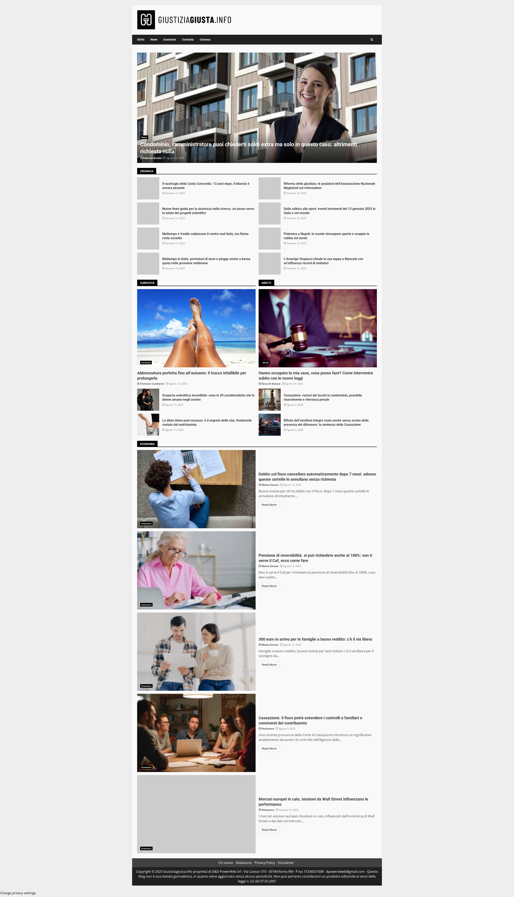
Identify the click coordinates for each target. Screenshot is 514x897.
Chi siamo (225, 862)
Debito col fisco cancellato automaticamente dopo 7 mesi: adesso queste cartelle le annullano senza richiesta (196, 489)
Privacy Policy (265, 862)
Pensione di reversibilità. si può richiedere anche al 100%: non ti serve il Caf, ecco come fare (196, 570)
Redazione (268, 728)
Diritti (140, 39)
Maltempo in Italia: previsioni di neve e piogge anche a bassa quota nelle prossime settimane (148, 264)
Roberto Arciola (152, 158)
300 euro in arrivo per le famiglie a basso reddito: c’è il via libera (196, 652)
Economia (169, 39)
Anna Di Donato (271, 383)
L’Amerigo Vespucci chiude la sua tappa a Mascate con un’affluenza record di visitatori (270, 264)
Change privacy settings (18, 893)
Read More (269, 505)
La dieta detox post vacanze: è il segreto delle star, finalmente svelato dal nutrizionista (148, 425)
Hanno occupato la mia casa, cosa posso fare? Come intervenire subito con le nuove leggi (318, 328)
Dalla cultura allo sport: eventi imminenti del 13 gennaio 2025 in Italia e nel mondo (270, 213)
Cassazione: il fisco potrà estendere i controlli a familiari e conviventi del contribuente (196, 733)
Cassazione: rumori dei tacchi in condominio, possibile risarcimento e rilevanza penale (270, 400)
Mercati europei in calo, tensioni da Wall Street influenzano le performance (196, 814)
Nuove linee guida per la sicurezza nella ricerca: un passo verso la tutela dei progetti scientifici (148, 213)
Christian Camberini (152, 383)
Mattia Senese (270, 485)
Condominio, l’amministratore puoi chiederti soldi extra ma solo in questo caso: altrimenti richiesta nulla (257, 108)
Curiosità (188, 39)
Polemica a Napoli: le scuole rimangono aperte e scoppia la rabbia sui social (270, 239)
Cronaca (205, 39)
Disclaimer (286, 862)
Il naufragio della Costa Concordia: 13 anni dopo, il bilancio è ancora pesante (148, 188)
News (153, 39)
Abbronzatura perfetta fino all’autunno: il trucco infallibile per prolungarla (196, 328)
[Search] (372, 40)
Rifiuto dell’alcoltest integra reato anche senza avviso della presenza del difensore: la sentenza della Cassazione (270, 425)
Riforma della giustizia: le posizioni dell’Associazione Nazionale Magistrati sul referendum (270, 188)
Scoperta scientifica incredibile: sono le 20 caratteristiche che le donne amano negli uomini (148, 400)
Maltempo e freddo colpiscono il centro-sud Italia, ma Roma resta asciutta (148, 239)
